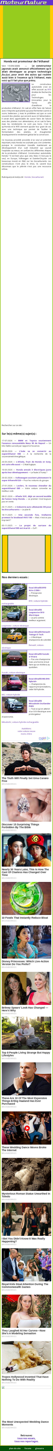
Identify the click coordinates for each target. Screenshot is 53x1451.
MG (3, 694)
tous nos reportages (26, 1441)
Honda (28, 177)
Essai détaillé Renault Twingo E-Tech (39, 633)
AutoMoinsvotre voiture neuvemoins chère (26, 731)
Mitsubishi (6, 722)
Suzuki (5, 672)
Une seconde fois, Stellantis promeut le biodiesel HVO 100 (26, 516)
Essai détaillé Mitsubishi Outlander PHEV (39, 703)
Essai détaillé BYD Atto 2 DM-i (37, 589)
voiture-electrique (21, 625)
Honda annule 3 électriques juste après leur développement (26, 471)
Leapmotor (6, 625)
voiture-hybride (13, 694)
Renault (32, 645)
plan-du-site (15, 1448)
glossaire (39, 1448)
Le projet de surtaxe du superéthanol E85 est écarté (26, 526)
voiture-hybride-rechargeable (25, 722)
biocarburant (38, 177)
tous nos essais (26, 1438)
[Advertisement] (26, 31)
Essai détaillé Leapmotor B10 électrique (36, 612)
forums (28, 1448)
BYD (30, 601)
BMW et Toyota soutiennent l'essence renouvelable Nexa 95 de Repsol (26, 442)
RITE (49, 89)
